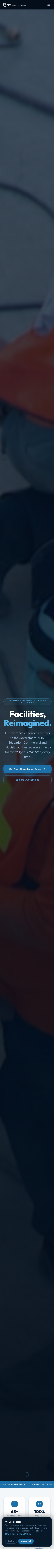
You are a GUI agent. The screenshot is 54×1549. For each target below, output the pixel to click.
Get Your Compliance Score (25, 768)
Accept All (26, 1541)
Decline (11, 1541)
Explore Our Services (27, 779)
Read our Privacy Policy (18, 1533)
